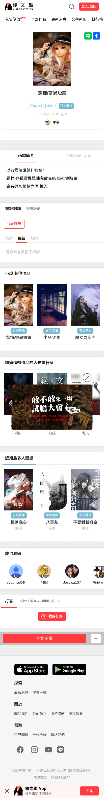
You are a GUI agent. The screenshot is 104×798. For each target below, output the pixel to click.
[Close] (87, 377)
